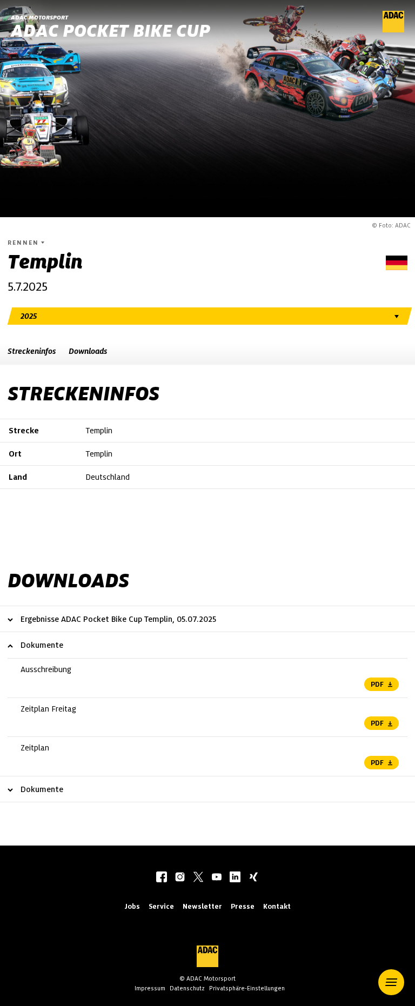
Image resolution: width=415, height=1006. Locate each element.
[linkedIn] (235, 877)
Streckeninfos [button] (32, 351)
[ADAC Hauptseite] (393, 30)
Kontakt (277, 906)
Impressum (150, 988)
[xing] (253, 877)
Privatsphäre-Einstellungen (247, 988)
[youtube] (216, 877)
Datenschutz (187, 988)
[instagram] (180, 877)
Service (161, 906)
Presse (243, 906)
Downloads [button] (88, 351)
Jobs (132, 906)
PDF (377, 684)
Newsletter (202, 906)
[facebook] (161, 877)
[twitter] (198, 877)
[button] (391, 982)
